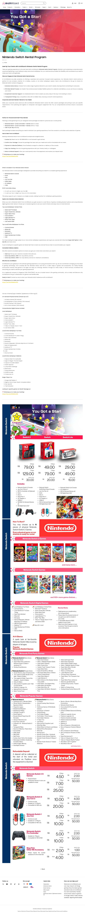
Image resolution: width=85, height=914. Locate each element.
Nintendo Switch (47, 886)
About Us (69, 7)
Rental (30, 7)
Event (49, 7)
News (44, 891)
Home (4, 7)
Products (10, 7)
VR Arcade (37, 7)
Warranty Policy (44, 911)
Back (43, 869)
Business (56, 7)
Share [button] (5, 62)
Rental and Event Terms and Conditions (58, 911)
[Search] (44, 3)
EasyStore (49, 908)
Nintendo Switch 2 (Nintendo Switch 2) (52, 894)
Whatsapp (63, 7)
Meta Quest (46, 890)
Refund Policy (37, 911)
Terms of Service (22, 911)
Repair (44, 7)
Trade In (25, 7)
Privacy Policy (29, 911)
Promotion (17, 7)
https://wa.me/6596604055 (10, 156)
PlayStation (46, 884)
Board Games (46, 888)
